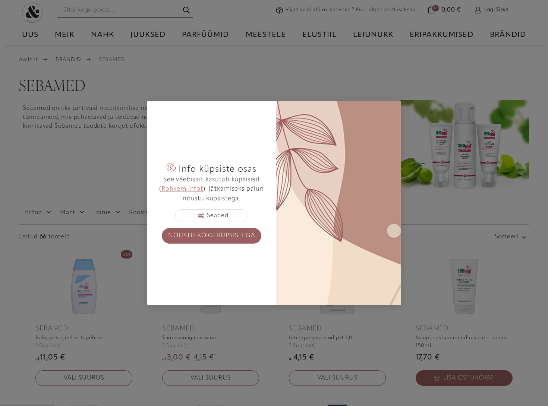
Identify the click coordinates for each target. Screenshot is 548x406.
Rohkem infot (182, 189)
